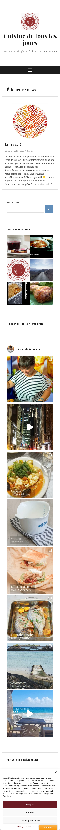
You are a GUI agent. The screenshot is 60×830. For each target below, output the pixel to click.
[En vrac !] (32, 125)
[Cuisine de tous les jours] (30, 22)
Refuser (30, 812)
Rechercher (13, 202)
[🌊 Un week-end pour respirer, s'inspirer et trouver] (30, 666)
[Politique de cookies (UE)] (18, 270)
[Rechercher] (49, 209)
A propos (39, 826)
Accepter (30, 804)
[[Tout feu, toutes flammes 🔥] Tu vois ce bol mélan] (30, 522)
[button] (55, 772)
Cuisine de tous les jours (30, 39)
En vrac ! (13, 144)
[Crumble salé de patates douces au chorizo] (18, 293)
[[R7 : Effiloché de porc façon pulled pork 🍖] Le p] (30, 570)
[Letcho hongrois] (41, 246)
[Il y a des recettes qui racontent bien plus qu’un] (30, 475)
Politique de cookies (25, 826)
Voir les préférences (30, 820)
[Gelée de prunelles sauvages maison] (18, 246)
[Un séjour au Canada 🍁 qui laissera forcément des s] (30, 427)
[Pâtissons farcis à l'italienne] (41, 293)
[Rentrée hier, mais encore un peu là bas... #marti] (30, 713)
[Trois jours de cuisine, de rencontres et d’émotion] (30, 379)
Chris (22, 151)
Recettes (30, 151)
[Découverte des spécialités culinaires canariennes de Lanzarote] (41, 270)
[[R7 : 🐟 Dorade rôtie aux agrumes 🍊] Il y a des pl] (30, 618)
